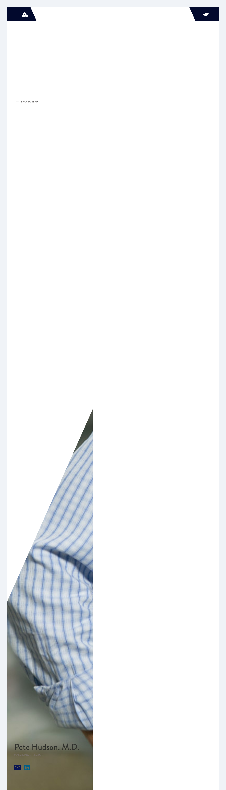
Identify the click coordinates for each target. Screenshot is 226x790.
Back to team (29, 101)
